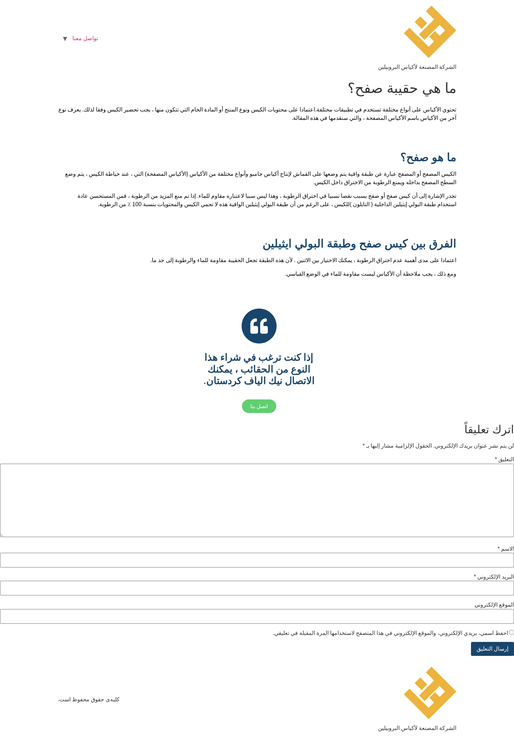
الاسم (506, 549)
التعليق (504, 459)
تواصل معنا (85, 38)
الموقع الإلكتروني (494, 605)
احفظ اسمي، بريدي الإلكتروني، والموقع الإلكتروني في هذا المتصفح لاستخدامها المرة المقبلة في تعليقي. (390, 633)
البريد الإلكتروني (494, 577)
